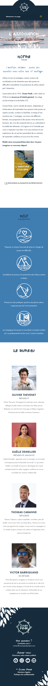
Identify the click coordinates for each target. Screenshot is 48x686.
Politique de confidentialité (24, 674)
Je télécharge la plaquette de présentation (24, 183)
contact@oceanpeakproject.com (24, 646)
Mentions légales (24, 672)
